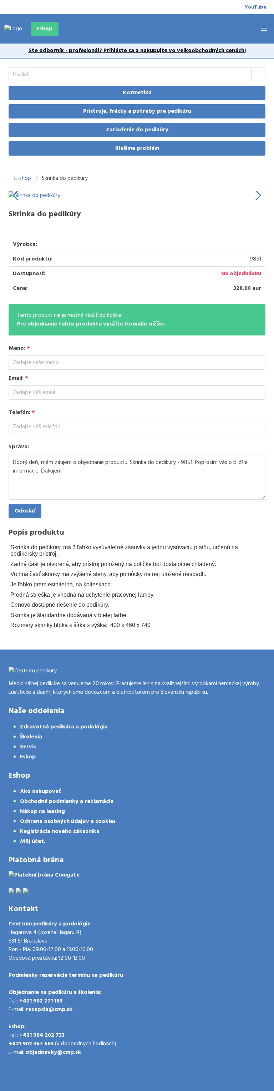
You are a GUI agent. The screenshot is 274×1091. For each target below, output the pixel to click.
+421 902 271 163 (40, 1001)
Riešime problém (137, 148)
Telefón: (22, 412)
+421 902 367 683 (31, 1044)
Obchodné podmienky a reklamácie (66, 801)
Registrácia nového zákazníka (60, 831)
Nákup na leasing (42, 811)
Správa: (19, 447)
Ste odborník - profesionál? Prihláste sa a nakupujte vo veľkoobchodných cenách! (137, 50)
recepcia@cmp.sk (49, 1009)
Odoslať (25, 511)
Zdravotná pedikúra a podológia (64, 727)
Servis (28, 747)
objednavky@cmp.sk (53, 1052)
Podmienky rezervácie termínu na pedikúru (66, 975)
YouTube (255, 7)
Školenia (31, 737)
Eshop (44, 29)
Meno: (19, 348)
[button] (264, 29)
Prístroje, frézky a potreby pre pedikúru (137, 111)
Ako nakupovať (40, 791)
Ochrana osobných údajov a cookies (68, 821)
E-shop (22, 178)
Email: (18, 378)
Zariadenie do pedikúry (137, 130)
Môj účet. (32, 841)
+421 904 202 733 (42, 1035)
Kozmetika (137, 92)
